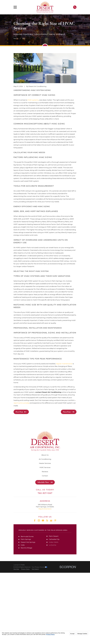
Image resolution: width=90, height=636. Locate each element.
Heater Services (45, 463)
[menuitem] (16, 569)
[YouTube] (43, 520)
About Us (45, 455)
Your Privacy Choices (38, 567)
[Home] (45, 7)
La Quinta (52, 545)
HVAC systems (33, 100)
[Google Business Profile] (51, 520)
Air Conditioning (45, 459)
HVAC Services (45, 467)
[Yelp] (47, 520)
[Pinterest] (55, 520)
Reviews (45, 471)
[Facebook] (35, 520)
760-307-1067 (45, 493)
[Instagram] (39, 520)
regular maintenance (64, 364)
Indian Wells (53, 542)
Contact (45, 476)
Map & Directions (45, 509)
